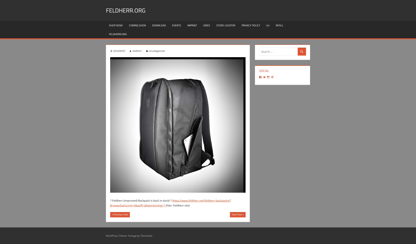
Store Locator (225, 25)
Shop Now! (116, 25)
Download (159, 25)
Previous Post (120, 215)
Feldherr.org (125, 10)
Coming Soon (137, 25)
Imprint (192, 25)
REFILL (279, 25)
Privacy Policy (251, 25)
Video (206, 25)
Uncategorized (157, 50)
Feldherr (137, 50)
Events (176, 25)
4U (267, 25)
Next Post (237, 215)
